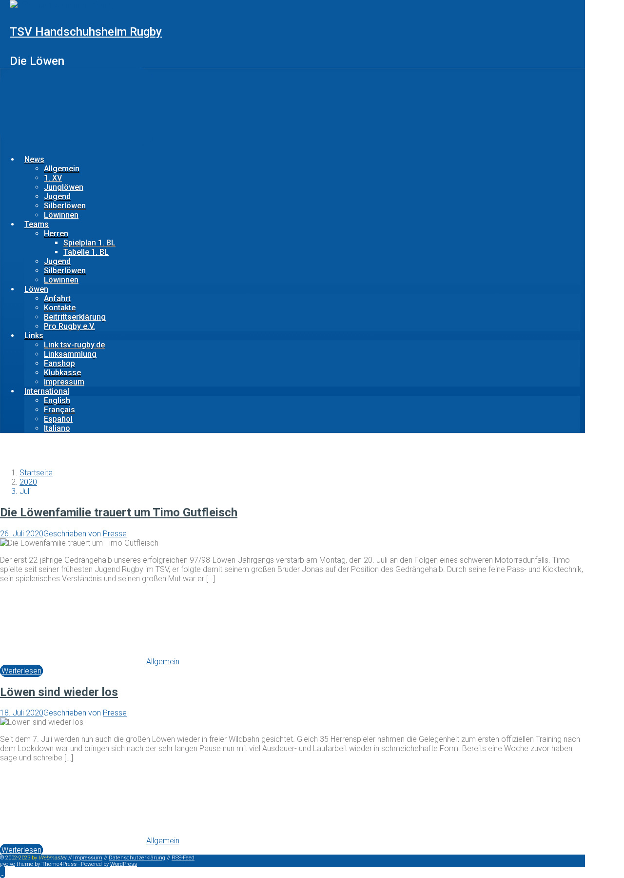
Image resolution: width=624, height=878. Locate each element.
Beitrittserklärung (75, 317)
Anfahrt (57, 298)
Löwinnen (61, 215)
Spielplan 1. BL (89, 242)
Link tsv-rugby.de (74, 344)
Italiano (57, 428)
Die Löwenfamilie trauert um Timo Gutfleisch (118, 512)
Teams (36, 224)
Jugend (57, 196)
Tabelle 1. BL (86, 252)
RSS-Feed (183, 858)
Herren (56, 233)
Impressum (64, 382)
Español (58, 419)
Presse (115, 533)
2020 (28, 482)
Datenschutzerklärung (137, 858)
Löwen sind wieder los (59, 692)
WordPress (123, 864)
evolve (7, 864)
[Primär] (77, 107)
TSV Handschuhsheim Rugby (86, 32)
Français (59, 409)
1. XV (53, 178)
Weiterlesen (21, 670)
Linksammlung (70, 354)
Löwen (36, 289)
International (46, 391)
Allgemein (61, 168)
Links (33, 335)
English (57, 400)
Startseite (36, 472)
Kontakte (60, 307)
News (34, 159)
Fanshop (59, 363)
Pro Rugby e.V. (69, 326)
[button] (2, 872)
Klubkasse (62, 372)
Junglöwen (63, 187)
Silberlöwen (65, 205)
